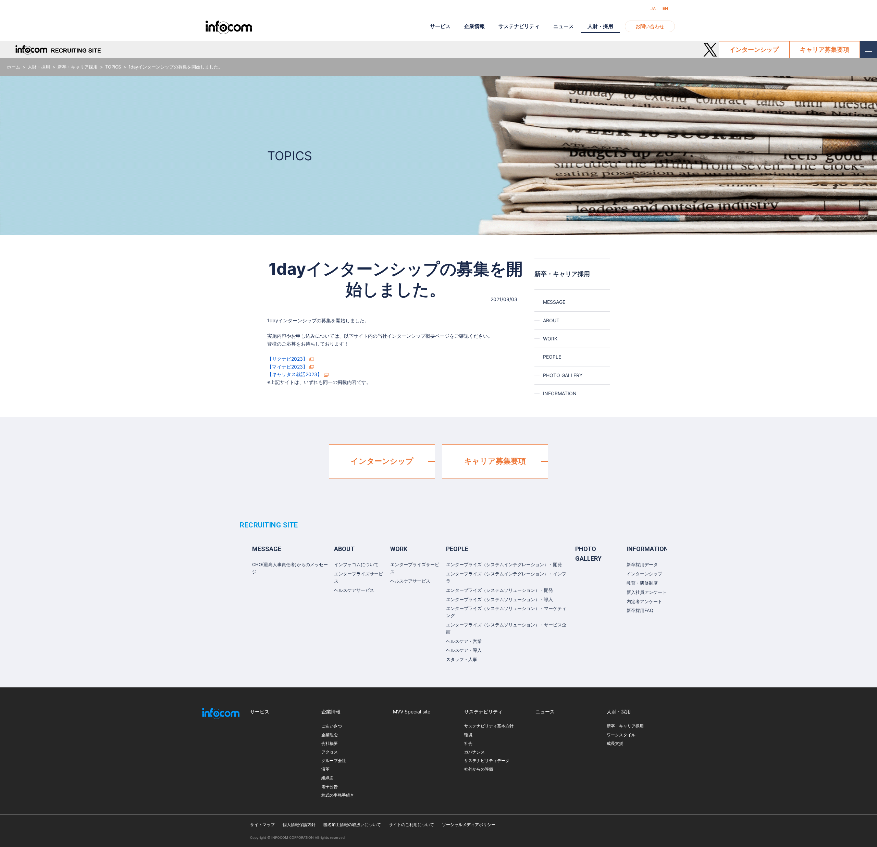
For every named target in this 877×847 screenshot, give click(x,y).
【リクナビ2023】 (287, 359)
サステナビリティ (519, 26)
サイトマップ (262, 824)
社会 (468, 743)
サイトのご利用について (411, 824)
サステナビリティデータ (486, 760)
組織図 (327, 777)
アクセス (329, 752)
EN (665, 8)
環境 (468, 734)
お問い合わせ (649, 26)
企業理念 (329, 734)
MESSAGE (554, 302)
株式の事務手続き (337, 795)
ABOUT (551, 320)
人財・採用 (39, 67)
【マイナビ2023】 (287, 367)
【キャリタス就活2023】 (294, 374)
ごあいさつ (331, 725)
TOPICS (113, 67)
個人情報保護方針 (299, 824)
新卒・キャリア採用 (78, 67)
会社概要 (329, 743)
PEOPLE (552, 357)
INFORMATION (560, 393)
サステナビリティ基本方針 (489, 725)
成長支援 (615, 743)
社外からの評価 (478, 769)
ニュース (563, 26)
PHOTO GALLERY (562, 375)
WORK (550, 338)
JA (653, 8)
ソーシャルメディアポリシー (468, 824)
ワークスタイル (621, 734)
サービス (440, 26)
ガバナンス (474, 752)
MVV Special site (411, 711)
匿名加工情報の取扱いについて (352, 824)
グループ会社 (333, 760)
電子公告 (329, 786)
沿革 (325, 769)
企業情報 (474, 26)
